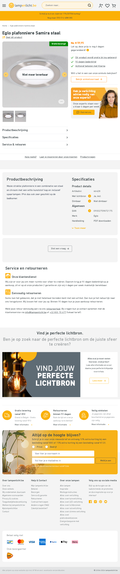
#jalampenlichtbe (9, 508)
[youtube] (105, 501)
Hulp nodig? (31, 157)
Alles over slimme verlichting (72, 512)
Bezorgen (35, 492)
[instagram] (95, 501)
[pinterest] (100, 501)
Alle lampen (65, 486)
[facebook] (90, 501)
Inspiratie (64, 489)
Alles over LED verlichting (71, 502)
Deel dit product (14, 37)
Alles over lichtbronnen (70, 505)
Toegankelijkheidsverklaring (14, 502)
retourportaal (53, 309)
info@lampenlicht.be (35, 312)
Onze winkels (8, 489)
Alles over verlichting (69, 495)
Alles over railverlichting (70, 508)
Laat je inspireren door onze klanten (58, 157)
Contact (5, 512)
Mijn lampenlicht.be (39, 486)
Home (4, 26)
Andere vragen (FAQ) (40, 505)
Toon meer (80, 228)
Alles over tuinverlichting (71, 499)
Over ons (6, 486)
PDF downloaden (102, 221)
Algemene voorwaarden (12, 495)
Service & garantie (39, 495)
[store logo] (22, 5)
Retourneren (36, 499)
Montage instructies (68, 492)
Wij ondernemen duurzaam (14, 492)
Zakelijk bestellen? (39, 508)
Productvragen (87, 157)
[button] (60, 16)
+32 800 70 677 (58, 312)
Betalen (34, 489)
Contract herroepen (39, 502)
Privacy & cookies (10, 499)
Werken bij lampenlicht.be (13, 505)
